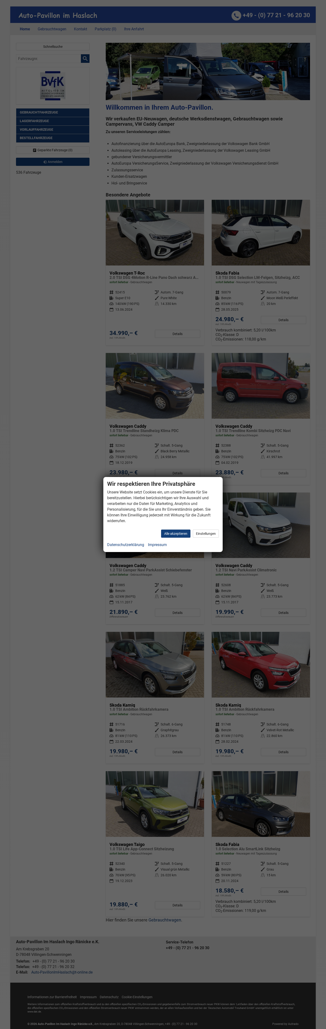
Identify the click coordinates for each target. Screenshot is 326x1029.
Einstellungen (206, 534)
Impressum (157, 544)
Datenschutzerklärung (125, 544)
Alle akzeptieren (175, 534)
